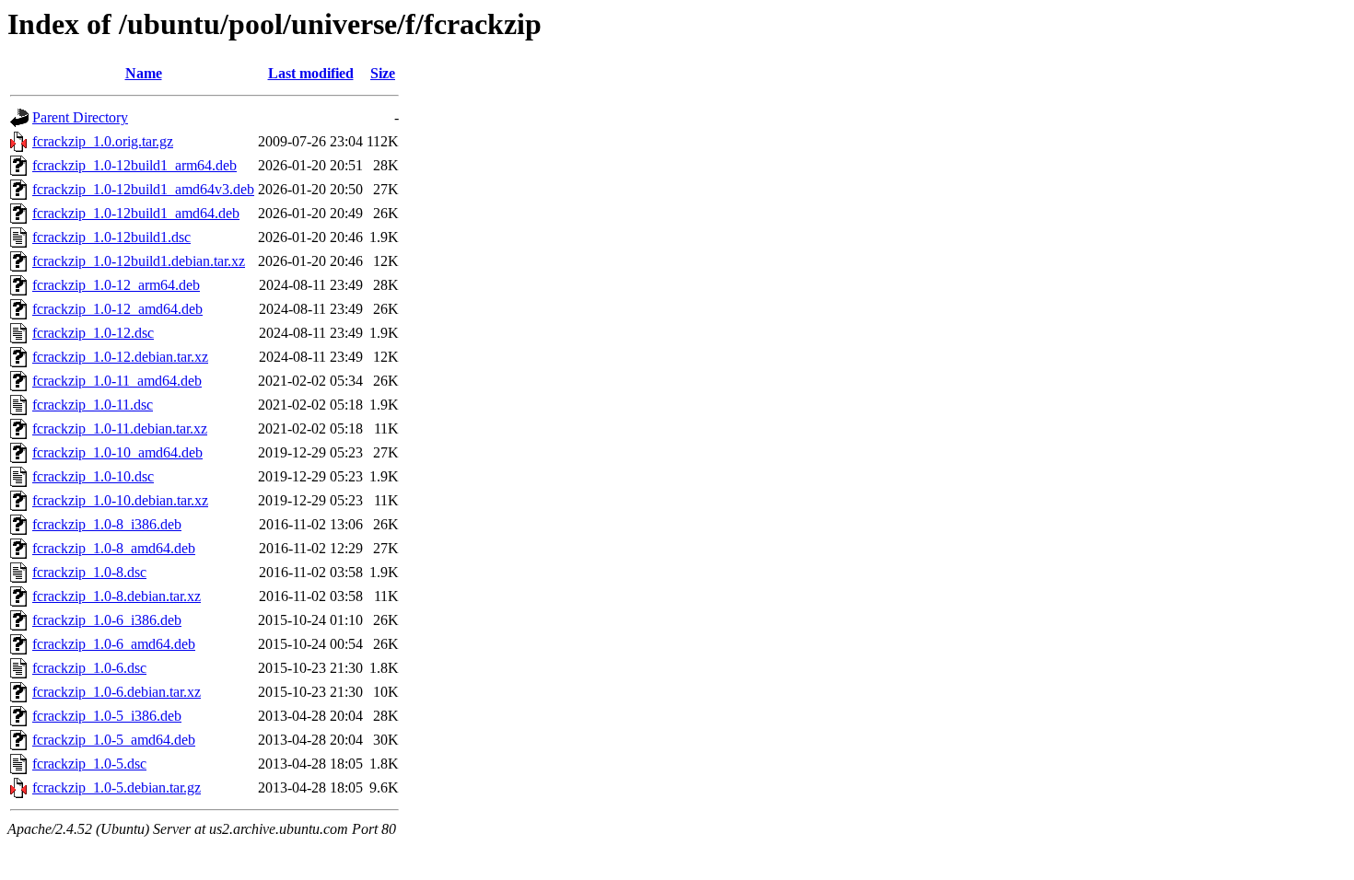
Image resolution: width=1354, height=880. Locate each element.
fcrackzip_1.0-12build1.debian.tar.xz (138, 261)
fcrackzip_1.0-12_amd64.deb (117, 309)
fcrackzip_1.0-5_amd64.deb (113, 739)
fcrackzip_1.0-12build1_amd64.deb (135, 213)
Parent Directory (80, 117)
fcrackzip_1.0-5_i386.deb (106, 716)
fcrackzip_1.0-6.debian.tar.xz (116, 692)
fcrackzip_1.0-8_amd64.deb (113, 548)
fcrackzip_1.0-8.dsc (89, 572)
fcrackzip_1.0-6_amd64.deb (113, 644)
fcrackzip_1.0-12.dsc (93, 333)
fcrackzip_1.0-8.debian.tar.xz (116, 596)
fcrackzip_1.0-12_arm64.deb (116, 285)
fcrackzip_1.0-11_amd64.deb (117, 380)
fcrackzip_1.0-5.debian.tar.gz (116, 787)
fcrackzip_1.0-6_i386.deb (106, 620)
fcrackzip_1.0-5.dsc (89, 763)
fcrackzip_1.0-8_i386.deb (106, 524)
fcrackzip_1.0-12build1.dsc (111, 237)
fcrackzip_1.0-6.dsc (89, 668)
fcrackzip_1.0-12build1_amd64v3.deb (143, 189)
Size (382, 73)
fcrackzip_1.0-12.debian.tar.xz (120, 357)
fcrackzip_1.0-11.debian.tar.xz (119, 428)
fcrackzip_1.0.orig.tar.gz (102, 141)
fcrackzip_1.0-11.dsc (92, 404)
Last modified (311, 73)
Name (143, 73)
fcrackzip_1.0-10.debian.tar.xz (120, 500)
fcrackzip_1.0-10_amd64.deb (117, 452)
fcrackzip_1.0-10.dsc (93, 476)
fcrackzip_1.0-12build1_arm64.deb (134, 165)
